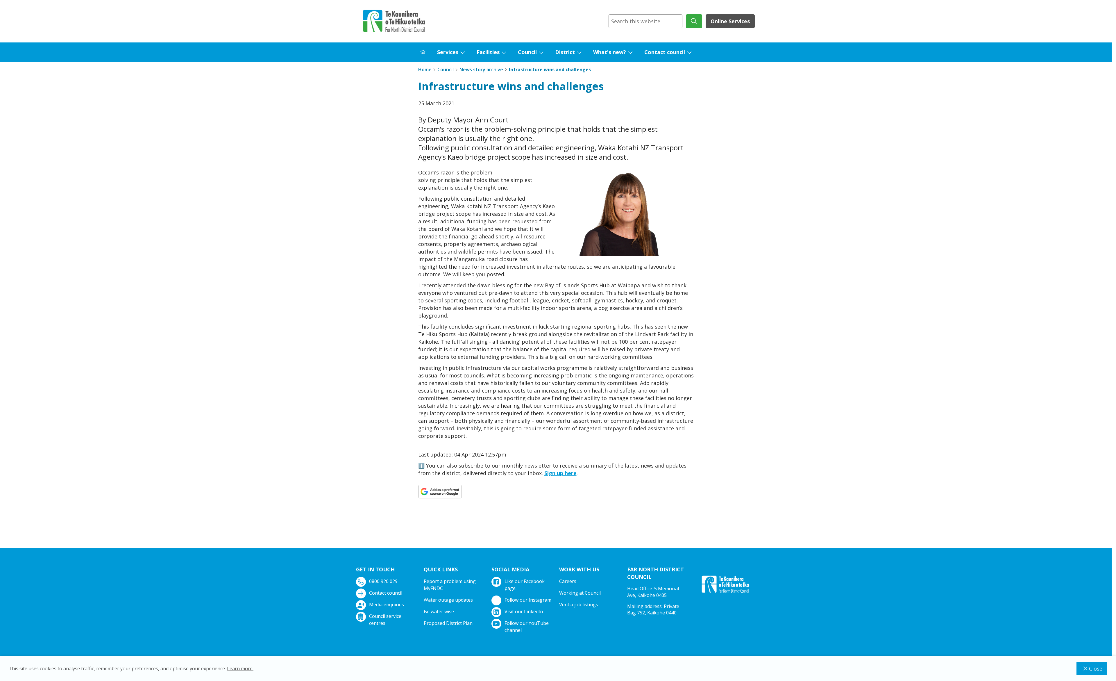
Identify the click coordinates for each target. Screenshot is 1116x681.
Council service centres (385, 619)
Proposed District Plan (448, 623)
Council (527, 52)
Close (1095, 668)
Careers (567, 581)
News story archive (481, 69)
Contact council (664, 52)
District (565, 52)
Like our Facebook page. (525, 584)
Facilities (488, 52)
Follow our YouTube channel (527, 626)
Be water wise (439, 611)
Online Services (730, 21)
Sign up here (560, 473)
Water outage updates (448, 600)
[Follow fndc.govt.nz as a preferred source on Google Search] (440, 491)
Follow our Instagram (528, 600)
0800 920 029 (383, 581)
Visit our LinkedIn (524, 611)
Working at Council (580, 593)
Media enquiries (386, 604)
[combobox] (645, 21)
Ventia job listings (578, 604)
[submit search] (694, 21)
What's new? (609, 52)
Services (447, 52)
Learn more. (240, 668)
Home (425, 69)
